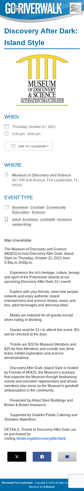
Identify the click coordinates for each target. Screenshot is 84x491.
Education (21, 212)
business (30, 219)
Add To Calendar (31, 146)
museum (64, 219)
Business (20, 207)
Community (56, 207)
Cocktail (37, 207)
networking (21, 224)
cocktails (47, 219)
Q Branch (49, 486)
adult (16, 219)
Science (38, 212)
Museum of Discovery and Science (41, 174)
